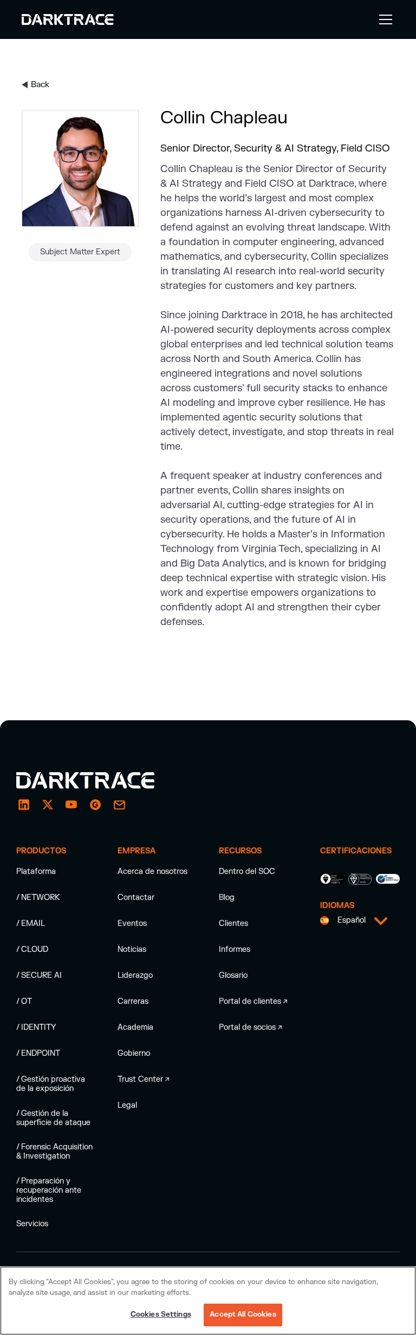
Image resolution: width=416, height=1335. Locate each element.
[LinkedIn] (23, 804)
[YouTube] (71, 804)
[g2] (95, 804)
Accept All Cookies (243, 1314)
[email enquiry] (119, 804)
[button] (383, 19)
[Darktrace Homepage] (68, 19)
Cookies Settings (161, 1314)
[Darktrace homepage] (97, 780)
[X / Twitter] (47, 804)
